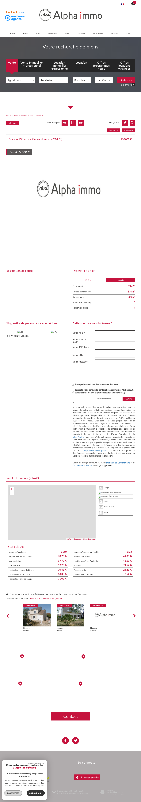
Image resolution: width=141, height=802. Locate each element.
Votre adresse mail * (80, 340)
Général (88, 280)
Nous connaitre (98, 33)
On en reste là (34, 763)
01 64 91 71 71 (37, 667)
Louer (38, 33)
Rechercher (126, 80)
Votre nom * (79, 332)
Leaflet (69, 539)
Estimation (81, 33)
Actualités (114, 33)
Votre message (80, 361)
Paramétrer (13, 793)
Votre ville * (79, 355)
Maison (38, 116)
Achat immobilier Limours (23, 116)
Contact (128, 33)
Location (81, 62)
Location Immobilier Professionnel (59, 65)
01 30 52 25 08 (104, 694)
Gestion (67, 33)
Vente (12, 62)
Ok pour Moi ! (35, 793)
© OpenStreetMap (89, 539)
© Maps (77, 539)
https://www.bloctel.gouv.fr (95, 450)
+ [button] (12, 489)
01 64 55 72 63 (37, 702)
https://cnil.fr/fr (79, 437)
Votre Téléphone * (81, 348)
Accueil (12, 33)
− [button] (12, 493)
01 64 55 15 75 (104, 675)
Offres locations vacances (124, 65)
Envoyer (128, 399)
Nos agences (52, 33)
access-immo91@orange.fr (104, 667)
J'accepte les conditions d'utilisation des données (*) (97, 384)
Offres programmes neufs (101, 65)
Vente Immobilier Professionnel (31, 64)
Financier (120, 280)
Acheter (25, 33)
